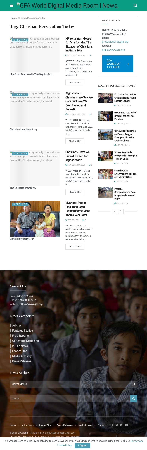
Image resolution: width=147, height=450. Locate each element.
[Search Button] (133, 398)
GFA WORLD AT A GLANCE (114, 64)
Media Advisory (22, 356)
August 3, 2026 (123, 124)
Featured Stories (22, 330)
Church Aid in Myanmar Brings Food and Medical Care (125, 173)
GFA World (23, 433)
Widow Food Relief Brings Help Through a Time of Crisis (125, 155)
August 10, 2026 (123, 105)
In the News (20, 40)
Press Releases (21, 361)
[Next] (121, 211)
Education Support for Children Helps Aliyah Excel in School (125, 97)
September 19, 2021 (76, 114)
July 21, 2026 (122, 182)
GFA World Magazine (25, 341)
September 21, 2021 (76, 55)
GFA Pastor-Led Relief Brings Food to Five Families (125, 115)
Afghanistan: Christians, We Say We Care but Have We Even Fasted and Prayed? (78, 101)
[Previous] (114, 211)
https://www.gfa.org (113, 49)
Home (13, 18)
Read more (75, 82)
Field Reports (20, 335)
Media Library (85, 425)
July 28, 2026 (122, 163)
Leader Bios (19, 351)
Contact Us (103, 425)
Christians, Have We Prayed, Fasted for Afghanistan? (77, 156)
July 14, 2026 (122, 203)
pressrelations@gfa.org (115, 41)
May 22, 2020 (73, 220)
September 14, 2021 (76, 165)
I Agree (82, 445)
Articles (17, 325)
